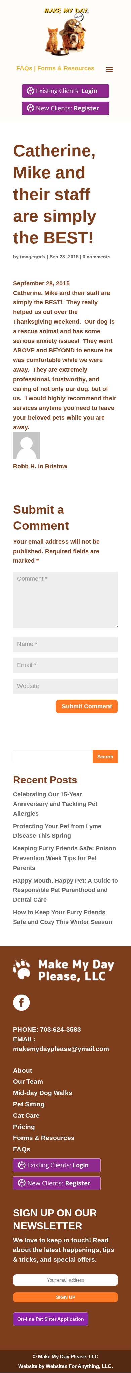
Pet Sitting (29, 1104)
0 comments (97, 256)
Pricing (24, 1126)
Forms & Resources (65, 68)
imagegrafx (33, 256)
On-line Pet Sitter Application (50, 1319)
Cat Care (26, 1115)
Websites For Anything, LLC (79, 1366)
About (22, 1070)
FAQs (24, 68)
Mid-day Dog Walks (42, 1092)
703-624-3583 (60, 1029)
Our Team (28, 1081)
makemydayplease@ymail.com (61, 1048)
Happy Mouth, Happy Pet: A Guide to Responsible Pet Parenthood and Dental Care (65, 890)
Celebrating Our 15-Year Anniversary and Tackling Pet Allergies (55, 804)
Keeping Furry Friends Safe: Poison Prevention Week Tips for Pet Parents (64, 858)
